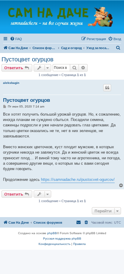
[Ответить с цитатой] (107, 87)
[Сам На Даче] (62, 16)
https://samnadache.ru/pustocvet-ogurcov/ (78, 179)
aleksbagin (11, 82)
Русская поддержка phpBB (62, 238)
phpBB (52, 233)
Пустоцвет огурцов (28, 59)
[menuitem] (16, 39)
